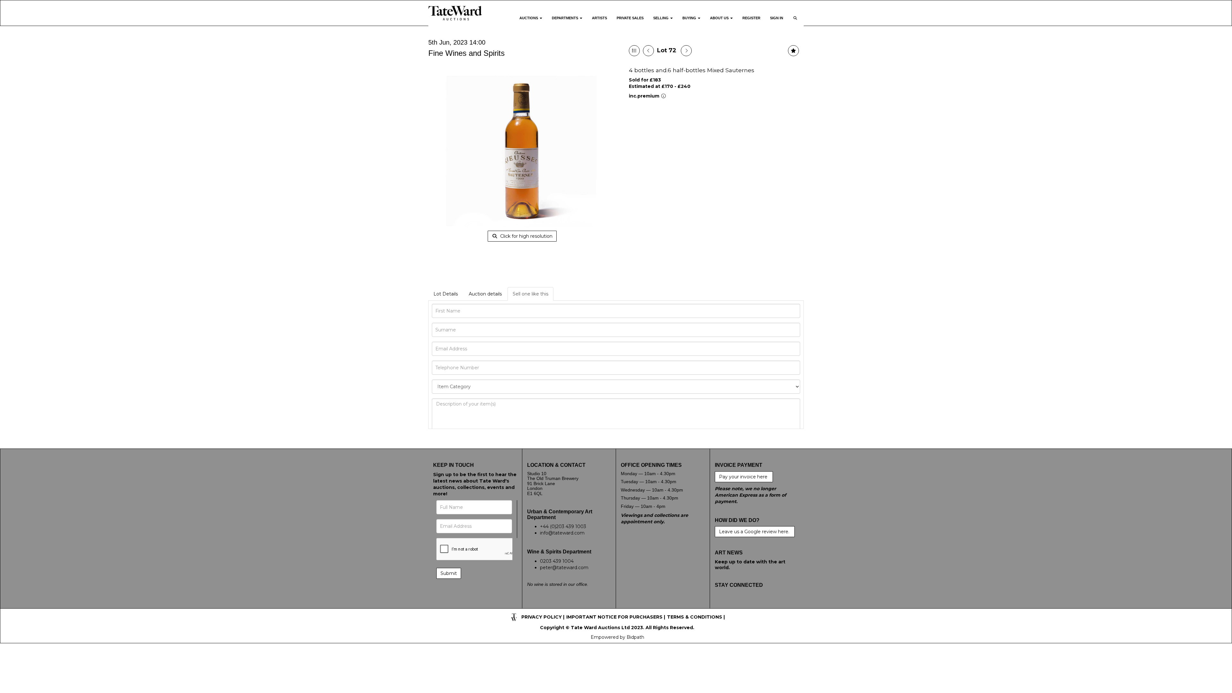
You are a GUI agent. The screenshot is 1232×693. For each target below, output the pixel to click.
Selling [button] (661, 18)
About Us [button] (720, 18)
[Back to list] (634, 50)
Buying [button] (689, 18)
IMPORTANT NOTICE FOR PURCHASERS (614, 617)
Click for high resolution (525, 236)
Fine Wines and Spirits (466, 53)
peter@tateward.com (564, 567)
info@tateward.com (562, 533)
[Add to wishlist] (793, 50)
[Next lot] (686, 50)
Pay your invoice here (744, 477)
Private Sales (630, 18)
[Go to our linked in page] (747, 605)
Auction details (485, 294)
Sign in (776, 18)
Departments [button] (565, 18)
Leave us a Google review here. (755, 532)
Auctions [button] (529, 18)
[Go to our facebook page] (721, 605)
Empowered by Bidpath (617, 637)
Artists (599, 18)
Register (751, 18)
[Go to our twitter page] (734, 605)
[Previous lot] (648, 50)
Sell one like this (530, 294)
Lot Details (445, 294)
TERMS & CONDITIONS (694, 617)
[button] (796, 22)
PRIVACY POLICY (541, 617)
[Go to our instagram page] (761, 605)
